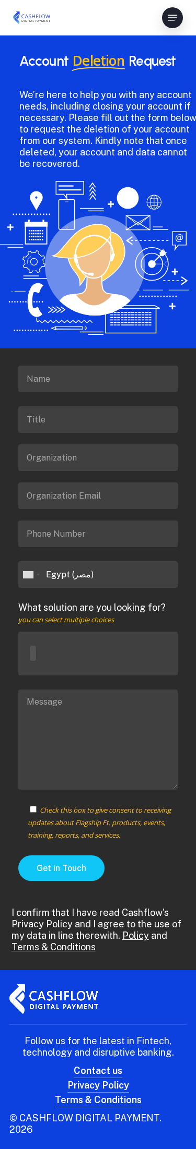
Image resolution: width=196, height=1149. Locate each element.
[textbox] (33, 653)
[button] (172, 18)
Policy (135, 935)
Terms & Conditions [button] (98, 1099)
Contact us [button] (98, 1070)
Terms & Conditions (53, 946)
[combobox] (97, 653)
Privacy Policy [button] (98, 1085)
